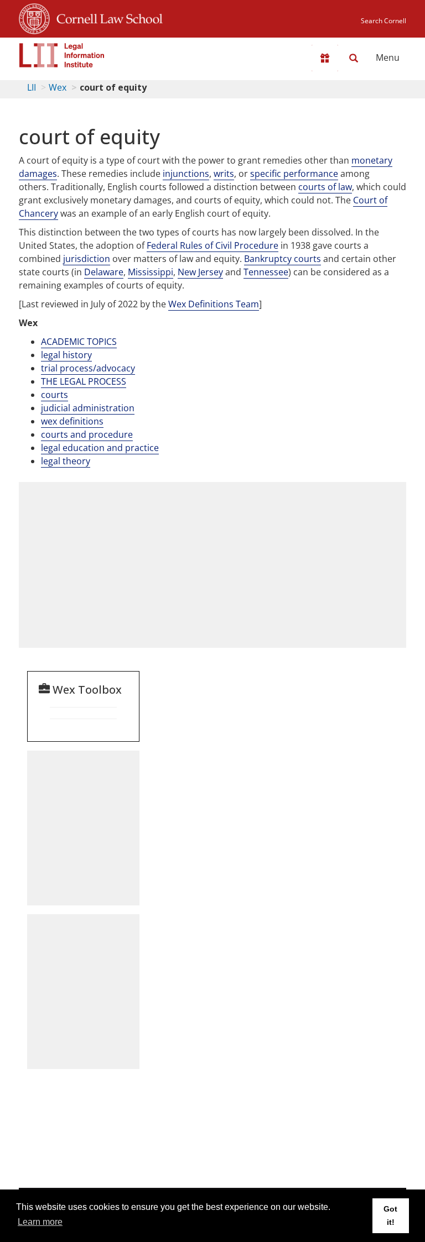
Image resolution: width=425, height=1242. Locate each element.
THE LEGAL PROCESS (83, 381)
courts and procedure (87, 434)
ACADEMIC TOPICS (79, 342)
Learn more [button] (40, 1222)
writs (224, 173)
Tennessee (265, 272)
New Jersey (200, 272)
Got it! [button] (390, 1215)
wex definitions (72, 421)
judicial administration (87, 408)
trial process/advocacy (88, 368)
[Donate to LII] (325, 58)
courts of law (325, 187)
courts (54, 395)
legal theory (65, 461)
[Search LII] (353, 58)
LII (31, 87)
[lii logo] (62, 55)
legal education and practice (100, 448)
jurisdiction (86, 259)
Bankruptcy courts (282, 259)
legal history (66, 355)
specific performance (294, 173)
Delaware (103, 272)
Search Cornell (383, 20)
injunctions (186, 173)
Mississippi (150, 272)
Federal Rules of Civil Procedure (212, 245)
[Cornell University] (34, 17)
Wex (57, 87)
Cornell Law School (106, 17)
